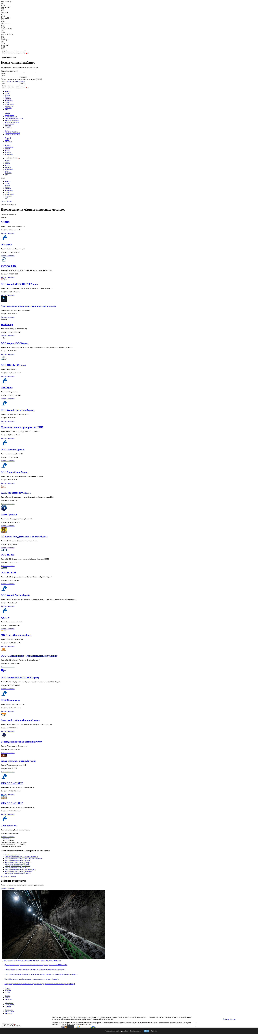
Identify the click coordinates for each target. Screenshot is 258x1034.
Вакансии (8, 999)
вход (6, 109)
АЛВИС (5, 222)
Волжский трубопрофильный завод (20, 720)
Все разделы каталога (8, 876)
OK (146, 1031)
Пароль (3, 75)
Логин (3, 73)
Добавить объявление (12, 133)
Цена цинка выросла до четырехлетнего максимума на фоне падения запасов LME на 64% (36, 965)
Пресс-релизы (9, 1004)
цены (6, 171)
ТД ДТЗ (5, 617)
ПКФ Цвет (6, 387)
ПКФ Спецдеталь (10, 700)
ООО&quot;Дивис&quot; (14, 472)
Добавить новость (11, 131)
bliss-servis (6, 244)
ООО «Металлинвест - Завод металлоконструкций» (29, 655)
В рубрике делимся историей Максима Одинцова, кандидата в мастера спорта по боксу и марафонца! (40, 984)
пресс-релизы (9, 115)
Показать (23, 77)
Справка (8, 1006)
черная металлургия (12, 120)
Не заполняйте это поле (9, 71)
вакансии (8, 99)
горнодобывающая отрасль (14, 118)
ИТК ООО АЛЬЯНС (12, 783)
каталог (7, 95)
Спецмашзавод (9, 825)
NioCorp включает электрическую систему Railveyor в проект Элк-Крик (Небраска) (32, 960)
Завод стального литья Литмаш (18, 761)
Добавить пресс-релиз (12, 134)
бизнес (7, 97)
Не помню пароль (19, 81)
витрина (8, 152)
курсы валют (9, 104)
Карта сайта (9, 1010)
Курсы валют (9, 1012)
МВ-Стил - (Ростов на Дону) (16, 635)
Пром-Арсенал (9, 514)
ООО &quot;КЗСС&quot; (15, 343)
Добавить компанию (8, 888)
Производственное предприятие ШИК (22, 427)
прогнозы (8, 173)
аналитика (8, 127)
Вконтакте (8, 141)
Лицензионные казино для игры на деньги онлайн (28, 306)
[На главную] (15, 53)
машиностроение (11, 116)
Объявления (9, 1003)
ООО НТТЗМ (8, 572)
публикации (9, 147)
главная (7, 113)
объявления (9, 100)
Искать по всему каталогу (12, 846)
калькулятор (9, 106)
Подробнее (154, 1031)
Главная (3, 201)
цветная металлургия (12, 122)
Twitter (7, 140)
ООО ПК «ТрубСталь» (13, 365)
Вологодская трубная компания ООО (21, 741)
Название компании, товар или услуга (14, 842)
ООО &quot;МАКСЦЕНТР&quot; (19, 284)
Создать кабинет (6, 81)
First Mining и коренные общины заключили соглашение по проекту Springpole (32, 979)
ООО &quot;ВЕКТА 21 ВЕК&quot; (20, 677)
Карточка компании (8, 233)
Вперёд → (7, 838)
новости (7, 91)
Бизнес (7, 997)
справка (7, 102)
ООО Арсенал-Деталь (13, 449)
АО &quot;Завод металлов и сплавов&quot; (24, 536)
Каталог (9, 201)
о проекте (8, 108)
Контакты (8, 1013)
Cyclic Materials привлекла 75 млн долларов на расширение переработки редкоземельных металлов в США (41, 974)
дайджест (8, 126)
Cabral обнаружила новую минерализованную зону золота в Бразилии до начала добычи (35, 969)
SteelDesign (7, 324)
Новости (8, 990)
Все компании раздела (12, 855)
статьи (7, 93)
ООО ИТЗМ (7, 554)
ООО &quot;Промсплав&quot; (17, 410)
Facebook (8, 138)
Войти (39, 79)
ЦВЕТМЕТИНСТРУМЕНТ (16, 492)
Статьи (7, 992)
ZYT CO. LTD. (9, 266)
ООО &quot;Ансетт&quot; (15, 595)
